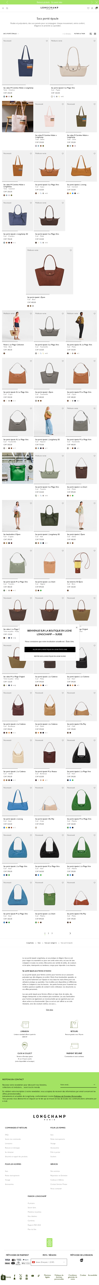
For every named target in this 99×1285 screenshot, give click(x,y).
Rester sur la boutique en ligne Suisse (50, 656)
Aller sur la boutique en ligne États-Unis (50, 649)
